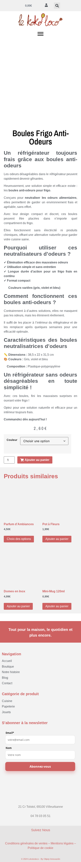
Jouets (6, 712)
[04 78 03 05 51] (40, 812)
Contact (7, 683)
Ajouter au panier (56, 538)
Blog (5, 677)
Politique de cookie (40, 848)
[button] (57, 5)
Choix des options (19, 538)
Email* (10, 733)
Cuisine (7, 701)
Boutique (8, 666)
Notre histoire (11, 672)
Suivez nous (40, 830)
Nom (9, 748)
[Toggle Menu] (40, 34)
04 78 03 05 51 (40, 816)
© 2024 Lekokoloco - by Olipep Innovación (40, 859)
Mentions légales (62, 843)
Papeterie (8, 706)
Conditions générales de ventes (26, 843)
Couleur (12, 440)
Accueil (7, 660)
